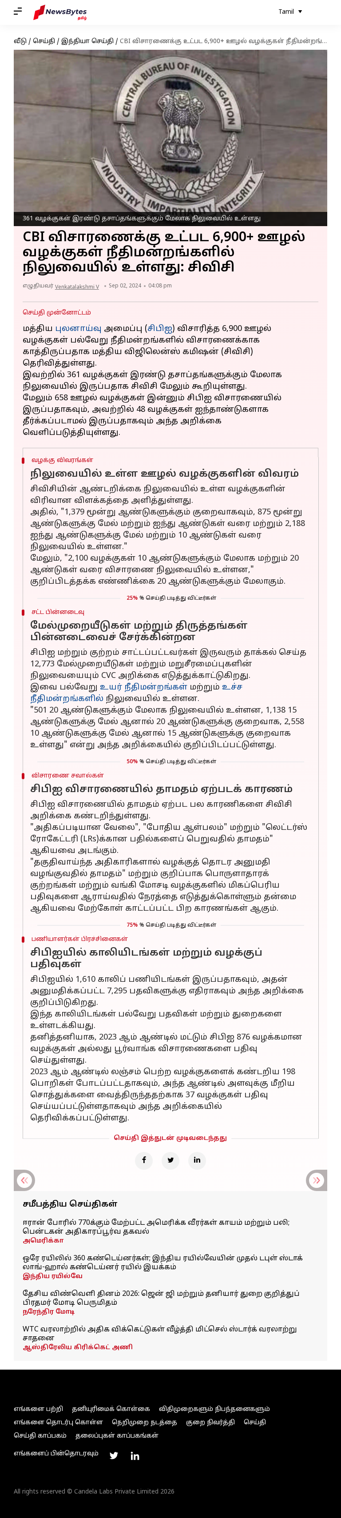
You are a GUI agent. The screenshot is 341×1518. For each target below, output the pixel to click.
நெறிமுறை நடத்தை (144, 1422)
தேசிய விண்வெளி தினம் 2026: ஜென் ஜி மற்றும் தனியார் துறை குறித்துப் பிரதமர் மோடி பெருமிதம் (161, 1298)
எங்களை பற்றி (38, 1409)
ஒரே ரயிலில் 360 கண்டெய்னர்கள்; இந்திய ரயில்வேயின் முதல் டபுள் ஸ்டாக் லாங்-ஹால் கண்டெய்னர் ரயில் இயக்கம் (163, 1263)
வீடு (20, 41)
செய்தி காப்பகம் (40, 1436)
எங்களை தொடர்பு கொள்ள (58, 1422)
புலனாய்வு (78, 329)
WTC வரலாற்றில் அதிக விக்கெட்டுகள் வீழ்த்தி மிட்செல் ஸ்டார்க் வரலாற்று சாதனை (160, 1334)
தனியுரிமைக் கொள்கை (111, 1409)
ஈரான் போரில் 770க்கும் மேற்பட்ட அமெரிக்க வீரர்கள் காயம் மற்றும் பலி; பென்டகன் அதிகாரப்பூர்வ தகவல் (156, 1227)
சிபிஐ (159, 329)
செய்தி (44, 41)
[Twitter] (170, 1161)
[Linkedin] (197, 1161)
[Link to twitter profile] (113, 1456)
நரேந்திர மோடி (49, 1312)
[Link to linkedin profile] (135, 1456)
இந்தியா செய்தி (87, 41)
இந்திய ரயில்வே (53, 1276)
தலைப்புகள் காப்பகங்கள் (117, 1436)
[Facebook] (144, 1161)
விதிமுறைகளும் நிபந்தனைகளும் (214, 1409)
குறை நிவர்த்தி (210, 1422)
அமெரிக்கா (43, 1241)
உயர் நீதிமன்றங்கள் (143, 687)
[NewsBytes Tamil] (60, 12)
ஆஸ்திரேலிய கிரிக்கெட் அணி (78, 1347)
